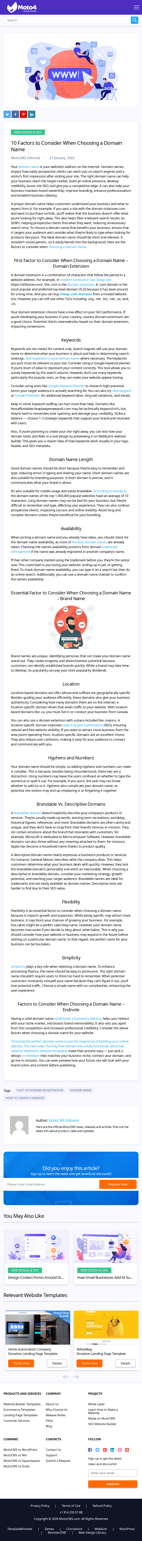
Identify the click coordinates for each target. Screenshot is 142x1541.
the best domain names (89, 542)
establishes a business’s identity (77, 1018)
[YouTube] (105, 1450)
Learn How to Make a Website (103, 1411)
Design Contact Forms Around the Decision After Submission (36, 1277)
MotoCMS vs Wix (15, 1455)
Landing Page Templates (21, 1415)
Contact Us (53, 1450)
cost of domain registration (39, 1090)
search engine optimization (82, 725)
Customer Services (17, 1421)
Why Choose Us (57, 1410)
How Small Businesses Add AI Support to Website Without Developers (105, 1277)
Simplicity (18, 966)
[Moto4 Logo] (22, 7)
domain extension (80, 284)
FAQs (49, 1421)
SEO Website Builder (102, 1424)
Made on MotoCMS (101, 1418)
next (76, 1377)
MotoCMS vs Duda (16, 1466)
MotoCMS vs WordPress (20, 1450)
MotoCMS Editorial (26, 158)
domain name (28, 166)
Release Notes (56, 1415)
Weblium (101, 1529)
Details (57, 1363)
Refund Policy (102, 1506)
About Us (52, 1404)
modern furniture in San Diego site (85, 279)
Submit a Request (58, 1461)
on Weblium (31, 1055)
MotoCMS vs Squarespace (22, 1461)
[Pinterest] (23, 114)
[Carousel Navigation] (71, 1377)
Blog (49, 1426)
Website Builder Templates (22, 1404)
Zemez (49, 1529)
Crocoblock (74, 1529)
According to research (109, 491)
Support (51, 1455)
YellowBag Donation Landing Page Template (101, 1351)
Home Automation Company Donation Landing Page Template (33, 1351)
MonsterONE (57, 1533)
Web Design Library (92, 1533)
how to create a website (25, 1098)
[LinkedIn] (31, 114)
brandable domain (27, 813)
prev (66, 1377)
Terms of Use (71, 1506)
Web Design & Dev (28, 132)
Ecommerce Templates (19, 1410)
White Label (96, 1404)
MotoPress (127, 1529)
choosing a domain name (67, 247)
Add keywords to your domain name (53, 358)
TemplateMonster (19, 1529)
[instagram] (119, 1450)
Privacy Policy (40, 1506)
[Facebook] (15, 114)
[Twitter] (7, 114)
